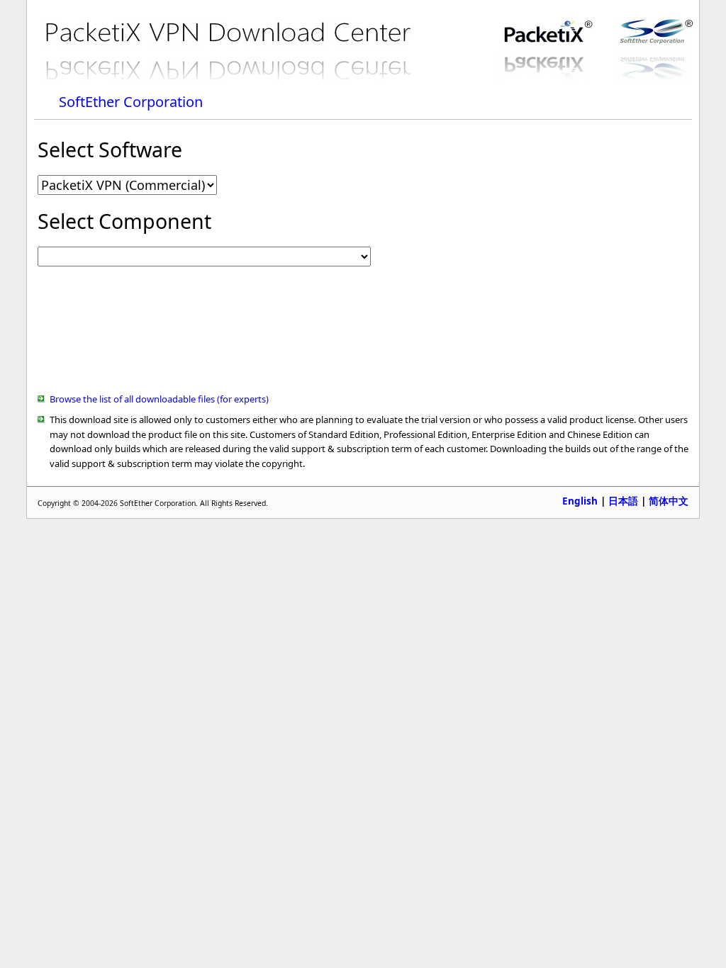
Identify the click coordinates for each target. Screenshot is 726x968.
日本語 (623, 501)
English (580, 501)
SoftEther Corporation (131, 101)
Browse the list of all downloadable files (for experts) (159, 399)
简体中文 (668, 501)
